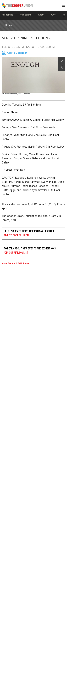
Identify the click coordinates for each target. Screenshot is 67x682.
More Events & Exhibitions (15, 264)
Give (53, 15)
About (41, 15)
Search (64, 15)
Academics (7, 15)
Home (8, 25)
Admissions (25, 15)
